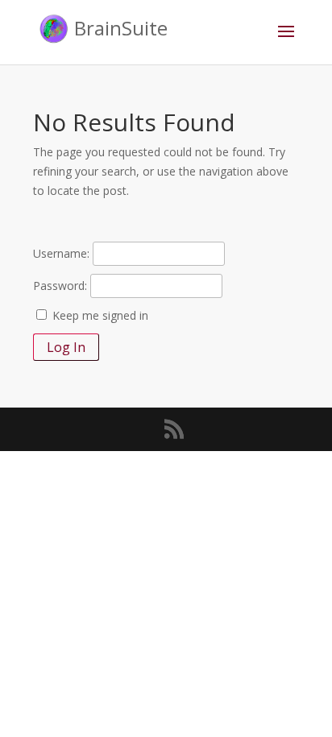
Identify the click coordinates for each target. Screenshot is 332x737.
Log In (66, 347)
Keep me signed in (100, 315)
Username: (61, 253)
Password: (60, 285)
